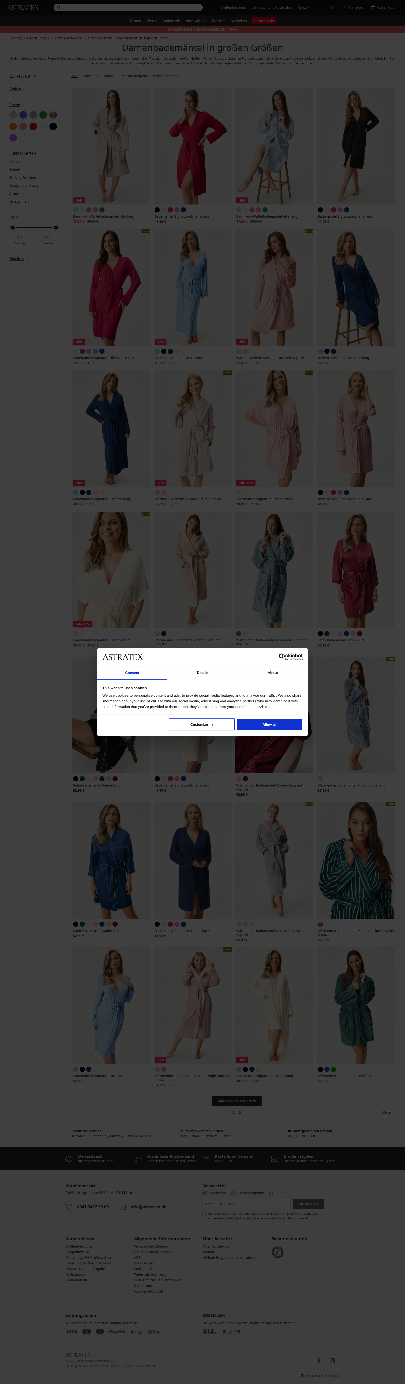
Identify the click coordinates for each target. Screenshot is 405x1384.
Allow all (269, 724)
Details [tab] (202, 672)
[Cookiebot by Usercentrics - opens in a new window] (282, 657)
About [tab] (273, 672)
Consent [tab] (132, 672)
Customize (199, 724)
